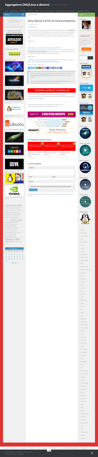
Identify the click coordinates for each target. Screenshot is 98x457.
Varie (82, 426)
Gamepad (83, 282)
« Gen (12, 262)
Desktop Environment (13, 214)
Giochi (82, 285)
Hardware (83, 294)
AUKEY (82, 248)
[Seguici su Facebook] (23, 14)
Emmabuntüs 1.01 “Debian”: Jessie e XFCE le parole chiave (35, 154)
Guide (36, 11)
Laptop (82, 312)
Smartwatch (83, 389)
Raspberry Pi (8, 237)
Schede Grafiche (84, 370)
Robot (82, 358)
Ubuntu (9, 241)
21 (22, 256)
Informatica (16, 220)
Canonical (18, 208)
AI (6, 207)
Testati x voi (83, 419)
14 (22, 254)
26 (17, 258)
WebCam (83, 435)
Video (82, 429)
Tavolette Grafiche (85, 413)
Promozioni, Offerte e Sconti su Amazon (65, 11)
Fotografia (83, 278)
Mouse (82, 334)
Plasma (7, 234)
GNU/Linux (83, 288)
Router (82, 364)
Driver (13, 215)
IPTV (82, 309)
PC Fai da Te (30, 11)
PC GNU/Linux (22, 11)
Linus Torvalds (9, 227)
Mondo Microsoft (84, 327)
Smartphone (83, 386)
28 (22, 258)
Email (54, 176)
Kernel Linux (10, 226)
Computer (13, 210)
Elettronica (83, 272)
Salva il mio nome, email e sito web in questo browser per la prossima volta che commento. (51, 186)
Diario (82, 263)
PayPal (82, 346)
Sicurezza (42, 11)
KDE (7, 224)
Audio (82, 245)
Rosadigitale (83, 361)
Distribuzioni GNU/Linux (86, 269)
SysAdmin (12, 239)
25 (14, 258)
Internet (82, 303)
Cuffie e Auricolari (85, 257)
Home (6, 11)
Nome (30, 176)
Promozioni (83, 355)
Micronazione (84, 318)
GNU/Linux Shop (13, 11)
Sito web (31, 181)
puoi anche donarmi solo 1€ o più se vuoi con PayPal (53, 81)
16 (9, 256)
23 (9, 258)
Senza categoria (33, 14)
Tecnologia (83, 416)
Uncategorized (84, 422)
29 (6, 261)
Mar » (16, 262)
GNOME (13, 219)
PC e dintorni (83, 349)
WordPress (83, 438)
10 (11, 254)
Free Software (15, 217)
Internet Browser (11, 222)
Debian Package (84, 260)
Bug (12, 208)
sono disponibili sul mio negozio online (39, 75)
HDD (82, 297)
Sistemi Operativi (84, 383)
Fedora (8, 217)
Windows (18, 241)
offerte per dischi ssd (53, 119)
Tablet (82, 407)
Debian (8, 212)
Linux (16, 227)
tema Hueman (21, 454)
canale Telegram (60, 94)
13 (19, 254)
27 (19, 258)
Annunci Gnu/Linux (85, 236)
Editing (17, 215)
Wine (6, 243)
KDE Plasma (13, 224)
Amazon (83, 229)
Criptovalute (83, 254)
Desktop (15, 212)
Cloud (7, 210)
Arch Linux (18, 207)
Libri (82, 315)
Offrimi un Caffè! (50, 11)
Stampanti (83, 398)
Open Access (84, 337)
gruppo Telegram (38, 98)
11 (14, 254)
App (82, 239)
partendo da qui (43, 73)
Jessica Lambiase (33, 27)
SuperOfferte (80, 11)
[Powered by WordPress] (10, 454)
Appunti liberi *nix (85, 242)
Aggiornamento (13, 205)
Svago (82, 404)
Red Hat (15, 237)
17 (11, 256)
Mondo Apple (84, 321)
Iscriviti (86, 11)
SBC (82, 367)
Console (82, 251)
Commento (32, 167)
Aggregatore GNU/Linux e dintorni (27, 4)
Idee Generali (84, 300)
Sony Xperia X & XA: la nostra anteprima (43, 59)
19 (17, 256)
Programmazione (10, 236)
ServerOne (83, 377)
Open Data (83, 340)
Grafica (7, 220)
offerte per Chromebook (53, 124)
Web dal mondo (84, 432)
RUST (20, 237)
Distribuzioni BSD (84, 266)
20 (19, 256)
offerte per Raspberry (53, 126)
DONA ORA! (86, 49)
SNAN (82, 392)
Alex (30, 24)
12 (17, 254)
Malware (15, 229)
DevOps (7, 215)
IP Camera (83, 306)
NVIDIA (18, 232)
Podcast (12, 234)
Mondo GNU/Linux (85, 324)
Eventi (82, 275)
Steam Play (83, 401)
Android (12, 207)
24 (11, 258)
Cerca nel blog (83, 55)
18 (14, 256)
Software (83, 395)
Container (20, 210)
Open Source (83, 343)
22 (6, 258)
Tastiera (82, 410)
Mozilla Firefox (10, 232)
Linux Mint (8, 229)
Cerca (90, 57)
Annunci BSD (83, 232)
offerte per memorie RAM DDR (53, 122)
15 (6, 256)
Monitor (82, 331)
